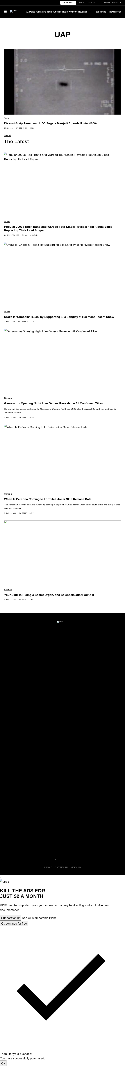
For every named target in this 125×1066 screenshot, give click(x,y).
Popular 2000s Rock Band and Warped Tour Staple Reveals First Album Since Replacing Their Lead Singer (58, 228)
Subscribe (101, 12)
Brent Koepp (28, 417)
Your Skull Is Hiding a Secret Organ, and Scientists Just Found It (49, 594)
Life (44, 12)
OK (3, 1063)
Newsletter (115, 12)
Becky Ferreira (26, 128)
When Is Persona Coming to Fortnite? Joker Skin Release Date (47, 499)
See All (7, 135)
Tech (49, 12)
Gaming (8, 398)
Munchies (57, 12)
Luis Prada (27, 599)
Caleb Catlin (31, 235)
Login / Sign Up (87, 3)
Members (82, 12)
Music (65, 12)
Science (8, 589)
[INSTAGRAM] (59, 858)
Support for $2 (10, 918)
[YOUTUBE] (71, 858)
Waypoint (73, 12)
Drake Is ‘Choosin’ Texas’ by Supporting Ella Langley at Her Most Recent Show (59, 316)
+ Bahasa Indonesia (111, 3)
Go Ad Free (68, 3)
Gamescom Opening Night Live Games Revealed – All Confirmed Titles (53, 403)
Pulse (38, 12)
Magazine (30, 12)
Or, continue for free (14, 923)
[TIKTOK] (65, 858)
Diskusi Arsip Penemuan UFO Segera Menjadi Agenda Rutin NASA (50, 123)
